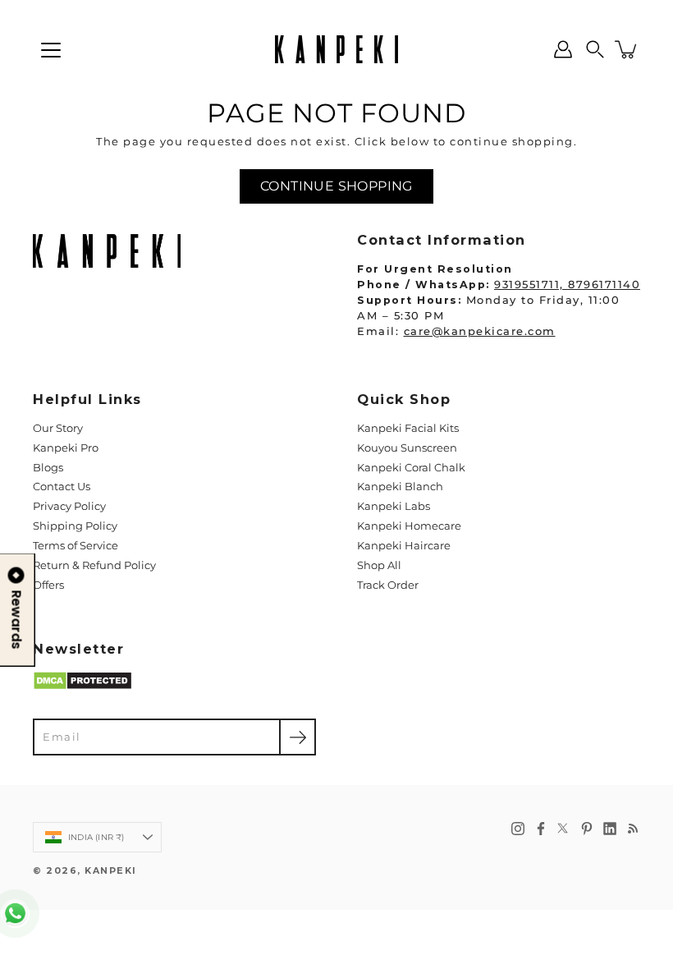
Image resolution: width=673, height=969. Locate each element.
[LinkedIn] (609, 828)
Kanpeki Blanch (400, 486)
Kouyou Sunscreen (407, 448)
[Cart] (627, 49)
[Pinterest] (586, 828)
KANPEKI (111, 871)
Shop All (379, 565)
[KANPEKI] (336, 49)
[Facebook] (540, 828)
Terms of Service (75, 546)
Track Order (388, 585)
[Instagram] (517, 828)
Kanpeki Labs (393, 506)
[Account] (563, 49)
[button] (595, 49)
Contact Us (61, 486)
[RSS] (632, 828)
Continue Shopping (336, 186)
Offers (48, 585)
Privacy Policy (69, 506)
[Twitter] (563, 828)
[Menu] (51, 50)
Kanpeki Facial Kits (408, 428)
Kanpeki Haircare (404, 546)
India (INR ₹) (96, 837)
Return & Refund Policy (94, 565)
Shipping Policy (75, 526)
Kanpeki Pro (65, 448)
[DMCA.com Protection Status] (82, 687)
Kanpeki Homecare (409, 526)
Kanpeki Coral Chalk (411, 468)
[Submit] (297, 737)
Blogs (48, 468)
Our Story (58, 428)
